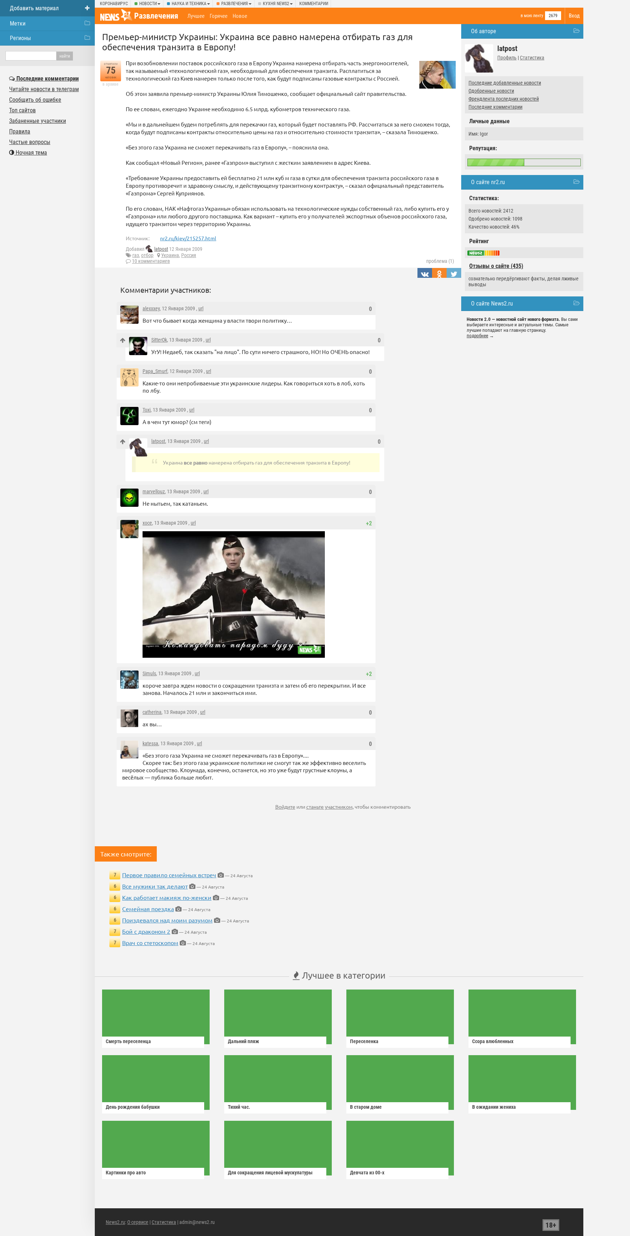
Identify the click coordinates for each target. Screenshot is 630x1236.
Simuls (149, 673)
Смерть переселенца (128, 1041)
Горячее (219, 16)
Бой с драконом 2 (146, 931)
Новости (148, 3)
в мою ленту (532, 15)
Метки (18, 23)
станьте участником (329, 806)
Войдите (285, 806)
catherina (152, 712)
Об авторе (483, 31)
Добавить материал (34, 8)
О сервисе (137, 1222)
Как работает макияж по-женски (166, 897)
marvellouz (154, 491)
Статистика (532, 58)
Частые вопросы (29, 142)
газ (135, 255)
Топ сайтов (22, 110)
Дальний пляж (243, 1041)
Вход (574, 15)
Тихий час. (239, 1107)
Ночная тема (30, 152)
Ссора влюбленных (492, 1041)
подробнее (477, 335)
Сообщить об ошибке (35, 99)
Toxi (147, 410)
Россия (188, 255)
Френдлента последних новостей (503, 99)
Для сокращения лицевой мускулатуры (270, 1172)
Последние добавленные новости (504, 83)
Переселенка (364, 1041)
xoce (147, 523)
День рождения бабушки (133, 1107)
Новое (240, 16)
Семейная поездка (148, 908)
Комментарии (313, 3)
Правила (19, 131)
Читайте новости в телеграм (44, 89)
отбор (147, 255)
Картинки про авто (126, 1172)
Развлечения (234, 3)
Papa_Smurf (155, 371)
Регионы (20, 38)
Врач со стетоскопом (150, 942)
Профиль (507, 58)
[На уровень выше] (122, 340)
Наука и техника (189, 3)
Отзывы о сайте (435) (496, 266)
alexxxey (151, 308)
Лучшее (196, 16)
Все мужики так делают (155, 886)
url (200, 308)
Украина (170, 255)
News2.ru (115, 1222)
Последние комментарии (495, 107)
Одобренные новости (491, 91)
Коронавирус (114, 3)
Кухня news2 (276, 3)
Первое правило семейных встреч (169, 874)
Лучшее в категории (342, 975)
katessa (150, 743)
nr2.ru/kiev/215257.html (188, 238)
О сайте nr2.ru (488, 182)
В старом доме (366, 1107)
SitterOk (159, 340)
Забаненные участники (37, 120)
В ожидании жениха (494, 1107)
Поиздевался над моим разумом (167, 920)
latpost (161, 249)
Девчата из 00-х (367, 1172)
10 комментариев (151, 261)
